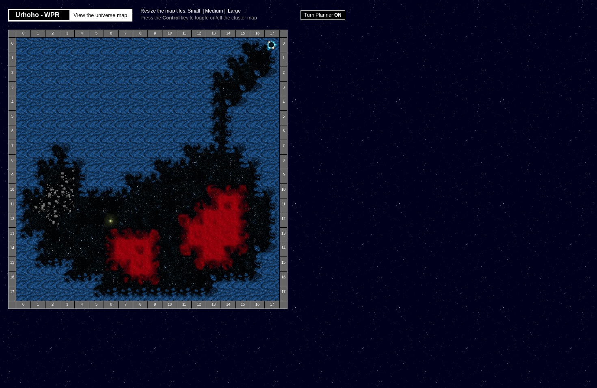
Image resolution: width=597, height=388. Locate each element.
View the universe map (100, 15)
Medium (214, 11)
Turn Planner (323, 15)
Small (194, 11)
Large (234, 11)
